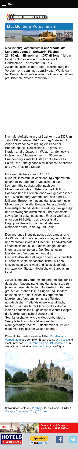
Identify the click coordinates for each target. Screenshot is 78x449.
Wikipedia (62, 339)
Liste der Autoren (42, 346)
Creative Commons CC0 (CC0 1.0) (26, 411)
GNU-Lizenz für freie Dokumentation (45, 343)
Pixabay (37, 408)
